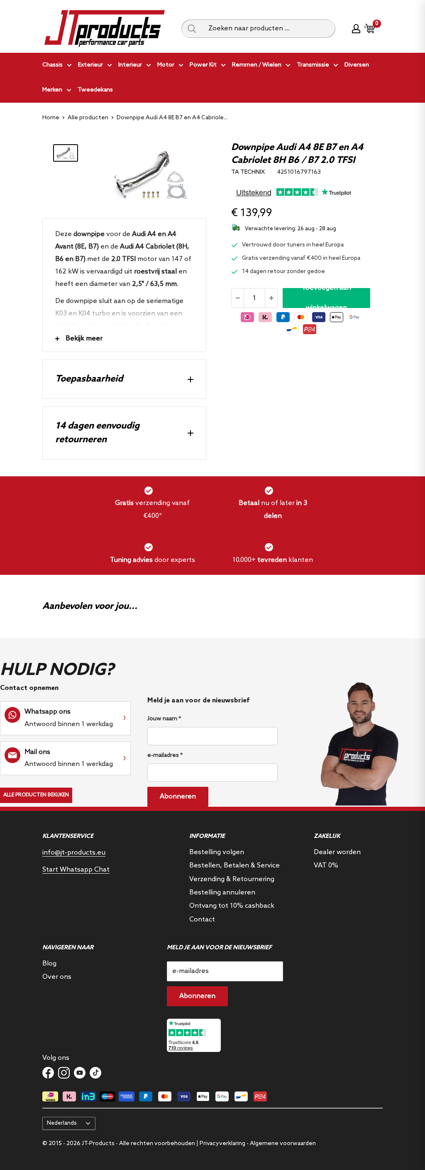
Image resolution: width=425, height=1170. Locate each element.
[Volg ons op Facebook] (48, 1073)
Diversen (356, 65)
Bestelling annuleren (222, 893)
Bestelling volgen (216, 852)
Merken (52, 90)
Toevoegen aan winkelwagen (326, 298)
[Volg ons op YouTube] (79, 1073)
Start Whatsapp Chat (76, 870)
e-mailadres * (165, 755)
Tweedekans (95, 90)
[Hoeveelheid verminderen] (238, 298)
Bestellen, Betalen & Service (234, 865)
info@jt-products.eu (73, 853)
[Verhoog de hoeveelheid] (271, 298)
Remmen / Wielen (256, 65)
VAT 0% (326, 865)
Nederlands (62, 1123)
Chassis (52, 65)
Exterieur (90, 65)
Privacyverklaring (222, 1143)
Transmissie (313, 65)
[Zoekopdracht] (191, 29)
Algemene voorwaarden (283, 1143)
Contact (202, 920)
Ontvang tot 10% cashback (231, 906)
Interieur (130, 65)
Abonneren (178, 797)
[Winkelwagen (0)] (369, 28)
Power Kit (203, 65)
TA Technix (248, 172)
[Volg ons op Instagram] (64, 1073)
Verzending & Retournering (231, 879)
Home (50, 117)
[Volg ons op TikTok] (95, 1073)
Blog (49, 964)
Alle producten (88, 117)
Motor (165, 65)
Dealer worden (337, 852)
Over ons (56, 977)
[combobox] (268, 29)
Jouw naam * (164, 718)
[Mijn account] (356, 28)
